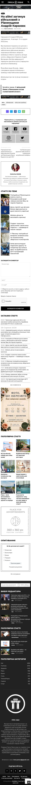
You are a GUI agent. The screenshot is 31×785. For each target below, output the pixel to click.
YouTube (24, 132)
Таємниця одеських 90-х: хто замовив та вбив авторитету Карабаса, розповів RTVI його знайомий (14, 322)
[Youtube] (24, 771)
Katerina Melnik (8, 28)
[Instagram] (11, 771)
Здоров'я (3, 668)
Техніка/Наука (5, 678)
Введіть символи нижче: (8, 296)
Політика (3, 666)
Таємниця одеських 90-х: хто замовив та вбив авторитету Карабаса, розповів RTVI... (20, 596)
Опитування (15, 776)
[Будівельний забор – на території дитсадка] (23, 445)
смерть (3, 104)
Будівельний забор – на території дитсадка (23, 455)
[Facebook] (7, 771)
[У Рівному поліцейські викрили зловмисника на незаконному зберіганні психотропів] (5, 239)
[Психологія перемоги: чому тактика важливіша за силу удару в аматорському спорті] (23, 487)
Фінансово (8, 550)
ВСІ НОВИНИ (14, 385)
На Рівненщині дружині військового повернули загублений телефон (23, 152)
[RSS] (15, 771)
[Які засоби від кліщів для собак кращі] (8, 445)
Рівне (8, 10)
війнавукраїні (9, 102)
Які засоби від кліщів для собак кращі (6, 455)
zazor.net (15, 783)
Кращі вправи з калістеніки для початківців (21, 476)
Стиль (2, 676)
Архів (4, 776)
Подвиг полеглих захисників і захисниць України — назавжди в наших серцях (15, 356)
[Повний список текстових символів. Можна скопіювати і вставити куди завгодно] (5, 634)
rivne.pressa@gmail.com (21, 760)
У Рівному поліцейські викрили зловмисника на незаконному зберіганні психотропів (15, 363)
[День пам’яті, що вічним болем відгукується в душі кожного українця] (5, 212)
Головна (3, 10)
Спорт (3, 684)
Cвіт (2, 663)
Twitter (22, 141)
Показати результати (15, 567)
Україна (3, 681)
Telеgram (6, 132)
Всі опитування (15, 574)
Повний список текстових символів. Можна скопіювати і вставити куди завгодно (20, 633)
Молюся (7, 560)
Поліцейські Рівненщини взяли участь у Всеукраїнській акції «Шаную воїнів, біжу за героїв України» (20, 199)
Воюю (7, 555)
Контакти (17, 778)
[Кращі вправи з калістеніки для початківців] (23, 466)
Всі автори (24, 776)
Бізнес (3, 673)
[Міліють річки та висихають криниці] (5, 220)
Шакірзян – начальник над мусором (6, 476)
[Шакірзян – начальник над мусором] (8, 466)
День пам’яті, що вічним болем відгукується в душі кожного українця (19, 209)
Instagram (8, 141)
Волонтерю (8, 552)
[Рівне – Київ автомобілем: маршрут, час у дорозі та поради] (8, 487)
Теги (8, 776)
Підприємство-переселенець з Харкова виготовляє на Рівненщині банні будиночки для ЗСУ (8, 153)
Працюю (7, 558)
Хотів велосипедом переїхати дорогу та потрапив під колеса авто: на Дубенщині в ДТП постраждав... (14, 369)
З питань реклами (7, 778)
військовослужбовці (20, 102)
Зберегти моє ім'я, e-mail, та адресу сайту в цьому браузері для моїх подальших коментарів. (15, 290)
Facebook (15, 132)
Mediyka (14, 781)
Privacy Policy (26, 778)
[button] (28, 2)
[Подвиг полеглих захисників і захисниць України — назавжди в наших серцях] (5, 229)
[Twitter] (20, 771)
